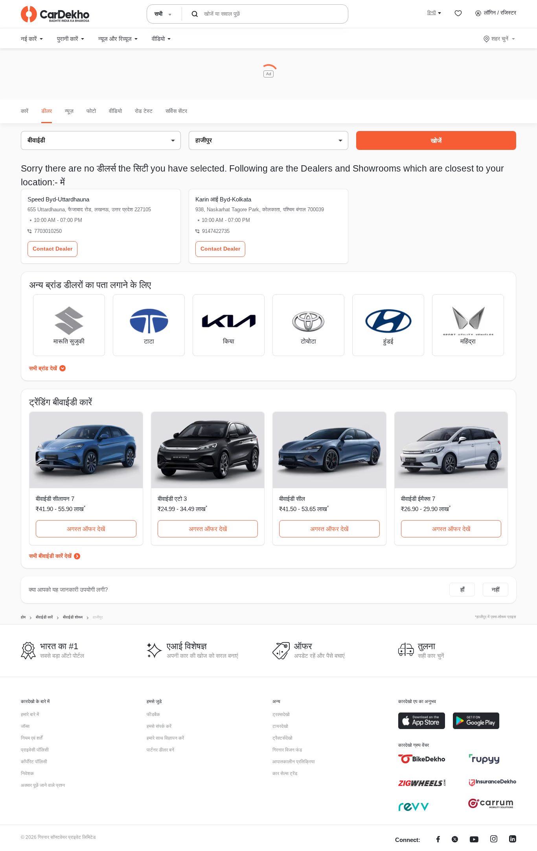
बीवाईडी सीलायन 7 (55, 498)
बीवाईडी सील (292, 498)
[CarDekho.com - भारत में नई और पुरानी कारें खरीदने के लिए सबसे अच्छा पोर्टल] (55, 14)
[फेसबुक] (438, 840)
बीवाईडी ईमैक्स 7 (418, 498)
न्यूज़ (69, 111)
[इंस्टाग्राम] (493, 840)
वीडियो (115, 111)
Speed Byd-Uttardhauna (58, 199)
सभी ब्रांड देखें (43, 368)
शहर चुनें (499, 38)
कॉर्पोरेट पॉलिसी (34, 761)
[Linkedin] (512, 840)
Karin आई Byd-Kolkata (223, 199)
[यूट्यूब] (474, 840)
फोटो (91, 111)
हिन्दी (431, 12)
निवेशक (27, 773)
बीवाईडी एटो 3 (172, 498)
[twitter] (455, 840)
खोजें (436, 140)
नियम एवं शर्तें (31, 738)
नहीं (495, 589)
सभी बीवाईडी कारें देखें (50, 556)
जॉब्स (25, 726)
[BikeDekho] (421, 759)
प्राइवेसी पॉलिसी (35, 750)
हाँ (462, 589)
